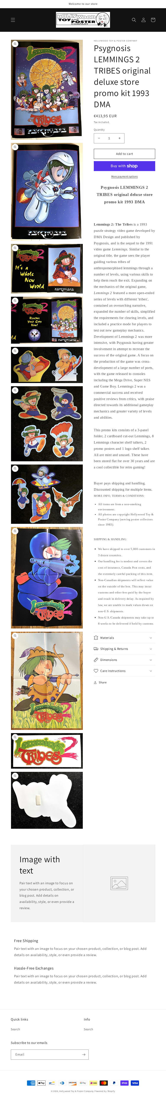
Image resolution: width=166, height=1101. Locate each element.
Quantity (99, 129)
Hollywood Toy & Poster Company (76, 1091)
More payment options (124, 176)
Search (15, 1029)
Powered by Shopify (104, 1091)
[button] (13, 20)
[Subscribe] (83, 1055)
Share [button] (103, 682)
